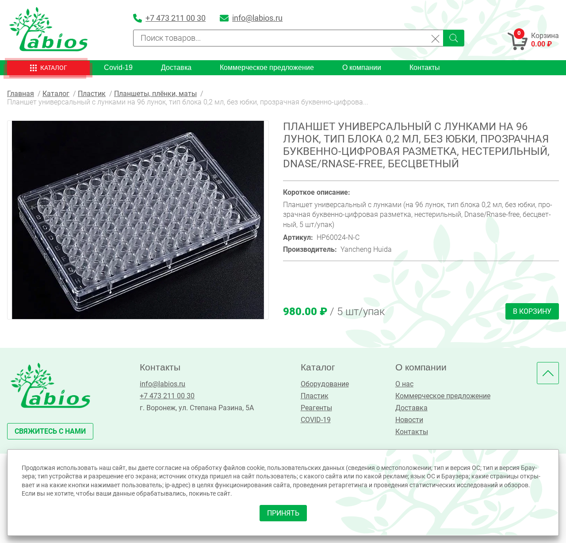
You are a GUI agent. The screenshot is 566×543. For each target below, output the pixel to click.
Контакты (424, 67)
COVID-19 (316, 420)
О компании (361, 67)
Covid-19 (118, 67)
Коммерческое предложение (267, 67)
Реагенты (316, 408)
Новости (409, 420)
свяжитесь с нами (50, 431)
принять (283, 513)
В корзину (532, 311)
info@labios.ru (162, 384)
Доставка (176, 67)
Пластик (315, 396)
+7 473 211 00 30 (167, 396)
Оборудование (325, 384)
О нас (404, 384)
